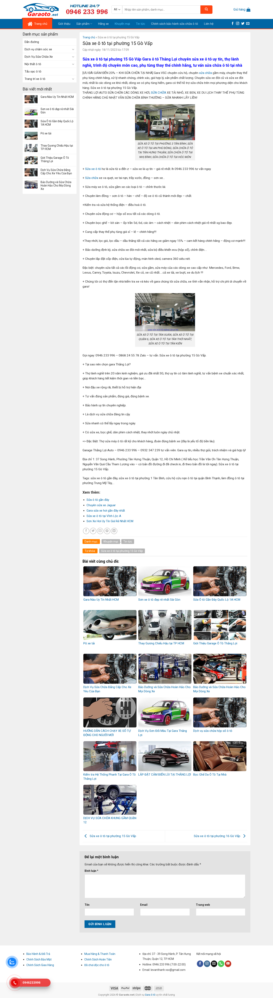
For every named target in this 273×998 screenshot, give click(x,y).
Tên (87, 904)
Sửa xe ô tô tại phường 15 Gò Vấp (122, 551)
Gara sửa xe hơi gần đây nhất (106, 510)
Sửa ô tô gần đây (98, 500)
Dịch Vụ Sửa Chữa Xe (39, 57)
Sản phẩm (83, 24)
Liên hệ (208, 24)
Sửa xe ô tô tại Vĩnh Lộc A (104, 516)
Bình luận (91, 870)
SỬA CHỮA (158, 92)
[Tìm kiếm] (206, 9)
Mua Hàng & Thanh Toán (99, 953)
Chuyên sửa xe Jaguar (101, 505)
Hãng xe (103, 24)
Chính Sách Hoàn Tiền (98, 959)
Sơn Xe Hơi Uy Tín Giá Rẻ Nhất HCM (110, 521)
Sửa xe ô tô (93, 169)
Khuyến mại (122, 24)
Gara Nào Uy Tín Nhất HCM (57, 96)
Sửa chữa (91, 178)
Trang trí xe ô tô (35, 79)
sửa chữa (205, 73)
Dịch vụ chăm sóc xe (38, 49)
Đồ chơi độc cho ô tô (96, 965)
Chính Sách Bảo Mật (39, 959)
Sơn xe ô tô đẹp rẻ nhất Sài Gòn (57, 110)
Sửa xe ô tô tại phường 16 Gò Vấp (217, 836)
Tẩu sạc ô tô (33, 71)
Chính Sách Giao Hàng (40, 965)
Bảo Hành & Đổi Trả (38, 953)
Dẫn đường (32, 42)
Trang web (203, 904)
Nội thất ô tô (33, 64)
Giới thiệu (64, 24)
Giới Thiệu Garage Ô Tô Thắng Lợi (55, 159)
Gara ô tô (150, 994)
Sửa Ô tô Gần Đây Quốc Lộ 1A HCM (57, 123)
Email (143, 904)
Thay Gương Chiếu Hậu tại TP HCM (57, 147)
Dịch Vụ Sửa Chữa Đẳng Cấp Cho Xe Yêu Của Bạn (56, 171)
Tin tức (140, 24)
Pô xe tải (46, 133)
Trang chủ (89, 37)
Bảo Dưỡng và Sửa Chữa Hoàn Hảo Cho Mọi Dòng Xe (56, 185)
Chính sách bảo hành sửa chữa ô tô (174, 24)
